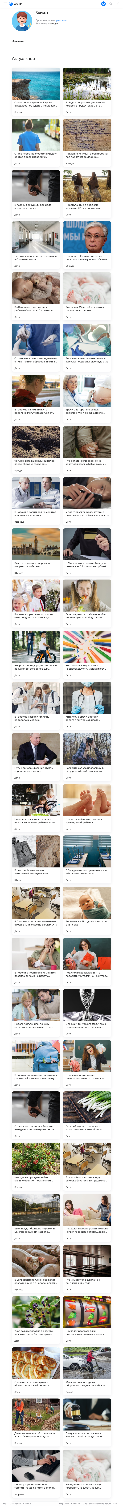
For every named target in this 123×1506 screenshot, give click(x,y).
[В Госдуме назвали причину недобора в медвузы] (36, 706)
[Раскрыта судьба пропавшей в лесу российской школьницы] (87, 757)
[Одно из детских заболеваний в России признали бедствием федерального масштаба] (87, 604)
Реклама (27, 1503)
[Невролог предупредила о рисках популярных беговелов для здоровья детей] (36, 655)
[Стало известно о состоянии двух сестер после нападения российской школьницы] (36, 143)
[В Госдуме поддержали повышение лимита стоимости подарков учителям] (87, 1064)
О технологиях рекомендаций (97, 1503)
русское (61, 20)
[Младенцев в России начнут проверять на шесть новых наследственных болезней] (87, 1474)
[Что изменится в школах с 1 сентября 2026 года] (87, 1269)
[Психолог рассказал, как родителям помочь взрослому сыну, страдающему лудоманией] (87, 1320)
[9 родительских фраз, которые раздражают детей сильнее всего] (87, 501)
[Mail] (11, 4)
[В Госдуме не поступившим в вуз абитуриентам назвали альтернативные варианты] (87, 859)
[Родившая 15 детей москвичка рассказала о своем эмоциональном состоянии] (87, 296)
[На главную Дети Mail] (17, 4)
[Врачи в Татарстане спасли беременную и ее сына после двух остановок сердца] (87, 399)
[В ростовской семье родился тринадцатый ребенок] (87, 808)
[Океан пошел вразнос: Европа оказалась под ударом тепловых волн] (36, 92)
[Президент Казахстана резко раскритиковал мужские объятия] (87, 245)
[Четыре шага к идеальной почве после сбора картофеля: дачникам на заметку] (36, 450)
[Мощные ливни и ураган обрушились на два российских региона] (87, 1371)
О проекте (64, 1503)
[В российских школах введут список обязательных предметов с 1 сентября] (87, 1167)
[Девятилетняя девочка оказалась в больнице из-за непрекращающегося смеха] (36, 245)
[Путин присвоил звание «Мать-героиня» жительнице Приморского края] (36, 757)
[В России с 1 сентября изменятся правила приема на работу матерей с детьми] (36, 962)
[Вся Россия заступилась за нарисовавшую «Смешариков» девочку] (87, 655)
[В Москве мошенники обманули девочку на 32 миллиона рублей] (87, 552)
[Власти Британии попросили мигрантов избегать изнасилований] (36, 552)
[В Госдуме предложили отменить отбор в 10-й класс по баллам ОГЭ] (36, 911)
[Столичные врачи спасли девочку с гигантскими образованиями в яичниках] (36, 348)
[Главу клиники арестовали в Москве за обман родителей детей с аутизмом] (87, 1422)
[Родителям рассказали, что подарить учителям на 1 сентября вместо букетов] (87, 962)
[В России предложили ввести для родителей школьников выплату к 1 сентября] (36, 1064)
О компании (15, 1503)
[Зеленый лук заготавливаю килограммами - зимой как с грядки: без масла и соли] (87, 1115)
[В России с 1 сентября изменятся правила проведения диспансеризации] (36, 501)
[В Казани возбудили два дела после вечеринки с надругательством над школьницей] (36, 194)
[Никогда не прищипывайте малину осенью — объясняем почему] (36, 1167)
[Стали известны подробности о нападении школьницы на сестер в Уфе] (36, 1115)
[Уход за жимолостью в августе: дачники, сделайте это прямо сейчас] (36, 1320)
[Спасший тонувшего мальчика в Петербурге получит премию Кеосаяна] (87, 1013)
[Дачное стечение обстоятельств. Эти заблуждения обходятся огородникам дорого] (36, 1422)
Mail (5, 1503)
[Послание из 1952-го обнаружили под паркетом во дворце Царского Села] (87, 143)
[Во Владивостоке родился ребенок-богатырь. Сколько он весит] (36, 296)
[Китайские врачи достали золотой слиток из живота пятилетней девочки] (87, 706)
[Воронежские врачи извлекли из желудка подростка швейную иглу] (87, 348)
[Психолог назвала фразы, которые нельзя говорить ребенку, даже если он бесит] (87, 1218)
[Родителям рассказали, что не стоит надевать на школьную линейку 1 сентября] (36, 604)
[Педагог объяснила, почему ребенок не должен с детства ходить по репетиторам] (36, 1013)
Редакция (75, 1503)
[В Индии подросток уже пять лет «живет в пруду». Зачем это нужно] (87, 92)
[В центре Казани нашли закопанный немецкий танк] (36, 859)
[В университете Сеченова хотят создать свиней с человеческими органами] (36, 1269)
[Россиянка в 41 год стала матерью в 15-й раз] (87, 911)
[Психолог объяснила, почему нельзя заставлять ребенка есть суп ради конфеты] (36, 808)
